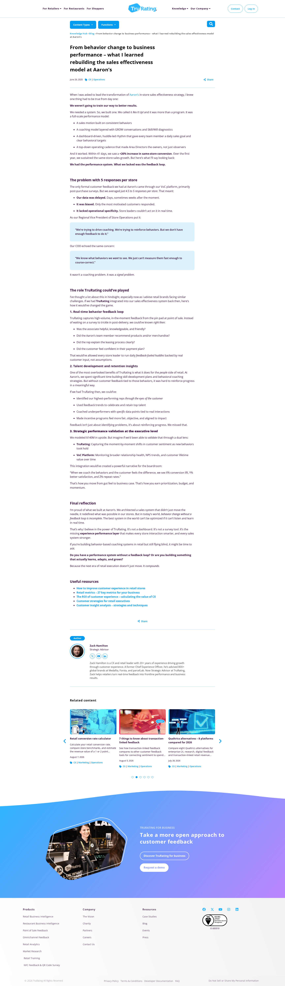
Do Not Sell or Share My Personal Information (234, 980)
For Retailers (51, 8)
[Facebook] (204, 909)
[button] (64, 741)
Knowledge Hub (78, 33)
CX (90, 79)
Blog (91, 33)
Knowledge (179, 8)
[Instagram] (228, 909)
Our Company (199, 8)
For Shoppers (95, 8)
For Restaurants (74, 8)
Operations (99, 79)
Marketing (84, 766)
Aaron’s (134, 95)
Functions (107, 24)
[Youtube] (220, 909)
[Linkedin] (237, 909)
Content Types (81, 24)
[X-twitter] (212, 909)
